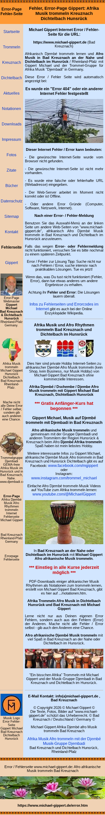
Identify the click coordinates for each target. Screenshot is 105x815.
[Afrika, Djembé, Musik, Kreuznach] (64, 667)
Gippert (11, 262)
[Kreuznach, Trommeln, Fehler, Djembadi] (64, 542)
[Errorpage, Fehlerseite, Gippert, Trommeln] (64, 141)
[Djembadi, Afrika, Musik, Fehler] (11, 454)
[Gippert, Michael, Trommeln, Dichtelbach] (11, 714)
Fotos (11, 155)
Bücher (11, 185)
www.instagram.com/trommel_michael (64, 478)
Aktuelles (11, 93)
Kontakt (11, 232)
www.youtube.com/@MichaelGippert (63, 494)
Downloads (11, 124)
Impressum (11, 139)
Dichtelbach (11, 78)
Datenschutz (11, 201)
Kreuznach (11, 62)
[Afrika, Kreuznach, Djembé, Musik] (11, 360)
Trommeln (11, 47)
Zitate (11, 170)
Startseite (11, 31)
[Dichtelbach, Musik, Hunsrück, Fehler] (86, 355)
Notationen (11, 108)
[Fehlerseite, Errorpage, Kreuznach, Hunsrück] (54, 355)
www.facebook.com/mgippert (73, 465)
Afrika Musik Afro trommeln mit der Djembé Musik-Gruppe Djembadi (64, 741)
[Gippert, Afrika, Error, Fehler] (52, 797)
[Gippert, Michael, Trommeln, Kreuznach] (11, 294)
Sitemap (11, 216)
